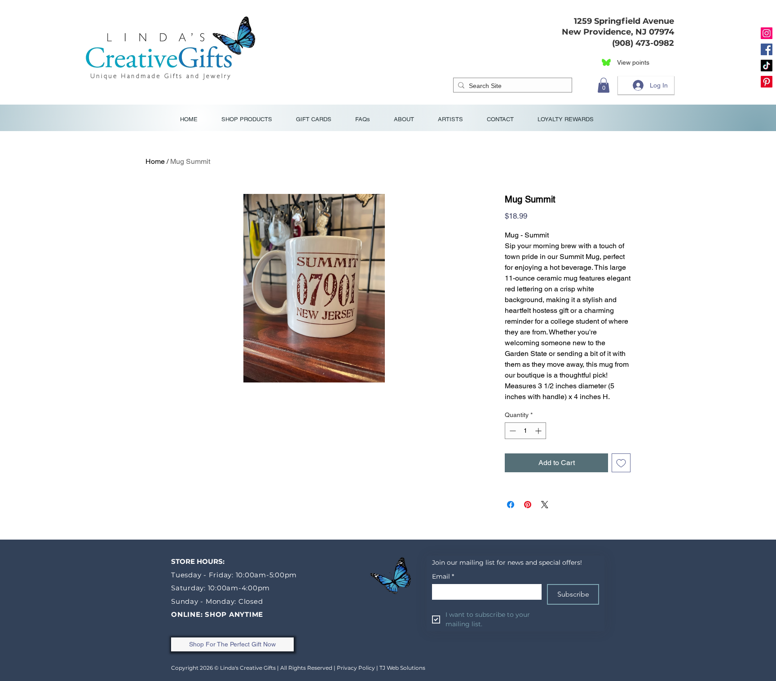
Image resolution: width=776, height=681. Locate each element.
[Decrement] (511, 431)
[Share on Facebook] (510, 504)
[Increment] (539, 431)
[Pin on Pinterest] (527, 504)
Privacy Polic (354, 667)
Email (443, 576)
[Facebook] (766, 49)
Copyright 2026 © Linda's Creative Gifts (223, 667)
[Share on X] (544, 504)
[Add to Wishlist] (621, 462)
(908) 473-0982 (641, 43)
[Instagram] (766, 33)
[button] (603, 85)
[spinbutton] (525, 431)
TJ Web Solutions (402, 667)
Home (155, 161)
